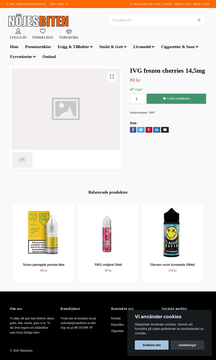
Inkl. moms (57, 3)
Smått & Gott (111, 47)
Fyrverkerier (21, 57)
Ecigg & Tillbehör (73, 47)
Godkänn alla (152, 345)
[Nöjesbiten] (39, 20)
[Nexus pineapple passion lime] (43, 233)
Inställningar (187, 345)
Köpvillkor (117, 325)
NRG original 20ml (108, 265)
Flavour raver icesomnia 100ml (172, 265)
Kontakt (116, 318)
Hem (14, 47)
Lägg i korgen (178, 99)
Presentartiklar (38, 47)
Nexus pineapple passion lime (44, 265)
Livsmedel (142, 47)
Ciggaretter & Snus (178, 47)
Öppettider (117, 331)
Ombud (49, 57)
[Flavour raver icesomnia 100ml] (172, 233)
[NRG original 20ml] (108, 233)
